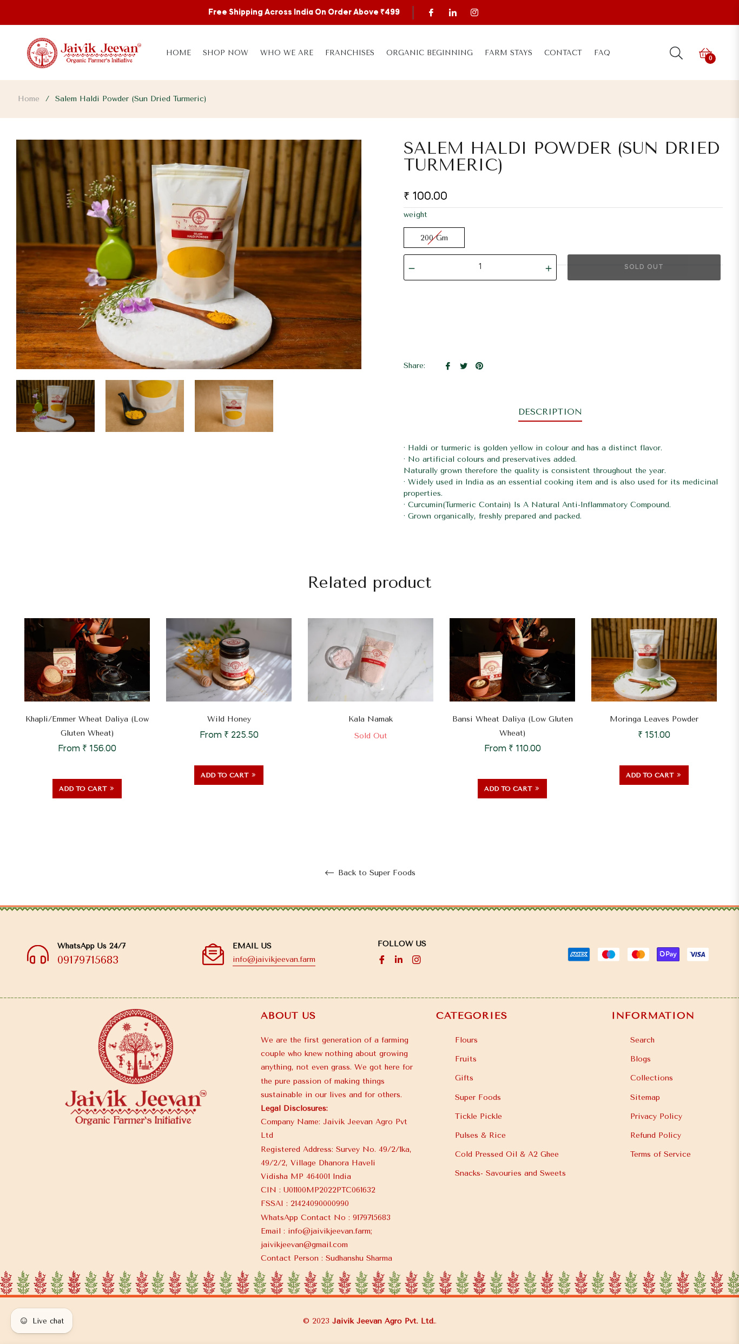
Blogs (640, 1059)
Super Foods (478, 1097)
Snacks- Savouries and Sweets (510, 1173)
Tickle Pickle (478, 1116)
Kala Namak (370, 719)
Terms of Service (660, 1154)
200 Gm (434, 237)
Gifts (464, 1078)
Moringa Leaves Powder (654, 719)
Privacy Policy (656, 1116)
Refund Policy (655, 1135)
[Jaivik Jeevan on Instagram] (474, 12)
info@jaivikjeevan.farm (274, 959)
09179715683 (87, 960)
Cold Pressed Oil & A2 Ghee (507, 1154)
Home (28, 98)
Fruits (466, 1059)
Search (642, 1040)
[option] (87, 721)
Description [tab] (550, 412)
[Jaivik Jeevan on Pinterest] (452, 12)
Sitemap (645, 1097)
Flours (466, 1040)
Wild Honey (229, 719)
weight (415, 214)
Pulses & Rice (480, 1135)
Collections (651, 1078)
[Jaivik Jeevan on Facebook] (430, 12)
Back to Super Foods (375, 873)
